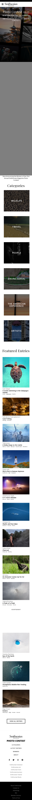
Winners (16, 751)
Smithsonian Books (16, 777)
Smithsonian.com (16, 767)
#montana (9, 604)
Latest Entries (16, 748)
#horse (4, 499)
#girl (9, 472)
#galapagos (8, 394)
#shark (13, 525)
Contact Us (16, 788)
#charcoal (5, 551)
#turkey (10, 551)
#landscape (5, 712)
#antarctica (5, 686)
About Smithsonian (16, 785)
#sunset (18, 712)
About (16, 755)
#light (10, 712)
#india (8, 499)
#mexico (5, 525)
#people (13, 446)
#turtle (14, 394)
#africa (4, 446)
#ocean (9, 525)
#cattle (8, 446)
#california (5, 472)
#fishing (4, 420)
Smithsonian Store (16, 769)
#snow (14, 604)
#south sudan (19, 446)
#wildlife (13, 578)
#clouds (4, 604)
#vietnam (9, 420)
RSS (16, 793)
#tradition (25, 446)
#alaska (8, 657)
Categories (16, 745)
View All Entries (16, 721)
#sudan (14, 712)
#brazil (4, 578)
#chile (4, 394)
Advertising (16, 790)
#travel (12, 499)
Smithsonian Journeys (16, 772)
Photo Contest (16, 740)
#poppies (13, 472)
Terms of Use (16, 798)
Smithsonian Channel (16, 774)
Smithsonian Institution (16, 765)
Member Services (16, 795)
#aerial (4, 657)
